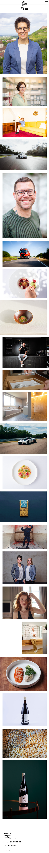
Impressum (7, 850)
